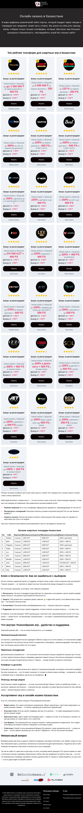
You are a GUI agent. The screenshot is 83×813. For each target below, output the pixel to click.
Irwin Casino (46, 794)
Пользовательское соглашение (72, 798)
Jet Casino (46, 801)
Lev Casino (46, 808)
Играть (14, 104)
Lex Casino (46, 798)
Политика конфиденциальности (72, 794)
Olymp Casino (47, 804)
